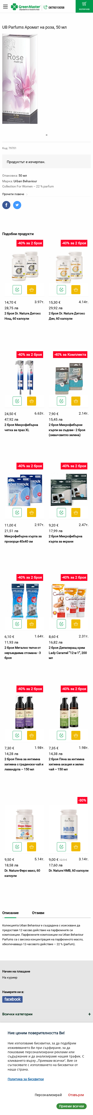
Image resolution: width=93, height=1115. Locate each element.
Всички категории (17, 1014)
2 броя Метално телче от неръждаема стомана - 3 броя (23, 653)
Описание (10, 913)
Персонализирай (48, 1095)
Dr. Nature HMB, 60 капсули (68, 870)
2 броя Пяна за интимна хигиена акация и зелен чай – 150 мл (66, 764)
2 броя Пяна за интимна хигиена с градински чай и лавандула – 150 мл (24, 764)
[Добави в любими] (17, 289)
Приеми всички (71, 1106)
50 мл (23, 175)
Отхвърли (76, 1095)
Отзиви (38, 913)
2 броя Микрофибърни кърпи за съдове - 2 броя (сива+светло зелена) (67, 430)
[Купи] (31, 289)
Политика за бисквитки (26, 1079)
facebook (12, 999)
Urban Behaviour (25, 181)
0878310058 (56, 7)
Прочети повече (13, 194)
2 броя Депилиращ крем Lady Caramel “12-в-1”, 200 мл (68, 653)
